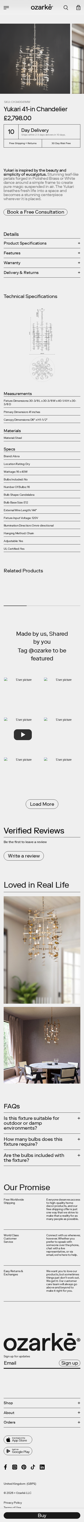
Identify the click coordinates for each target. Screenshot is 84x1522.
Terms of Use (12, 1507)
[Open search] (66, 7)
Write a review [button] (24, 856)
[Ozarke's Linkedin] (42, 1467)
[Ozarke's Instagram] (14, 1467)
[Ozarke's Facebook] (5, 1467)
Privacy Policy (13, 1502)
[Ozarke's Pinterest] (23, 1467)
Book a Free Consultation (35, 212)
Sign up (69, 1363)
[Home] (42, 7)
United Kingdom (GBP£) (20, 1484)
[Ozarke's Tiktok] (33, 1467)
